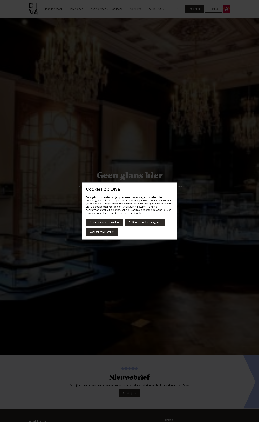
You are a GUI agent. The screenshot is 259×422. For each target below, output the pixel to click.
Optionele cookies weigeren (145, 222)
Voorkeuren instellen (102, 232)
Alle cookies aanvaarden (104, 222)
